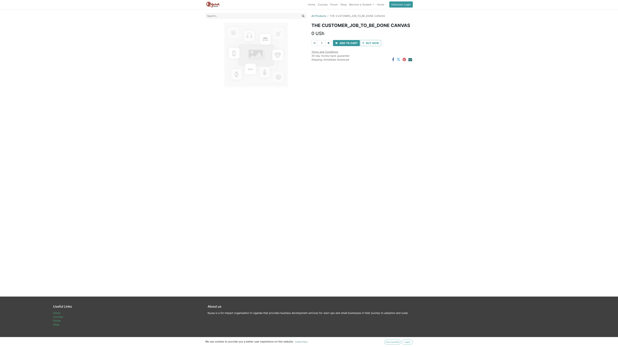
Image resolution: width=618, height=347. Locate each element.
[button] (346, 43)
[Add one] (328, 43)
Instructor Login (401, 4)
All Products (318, 16)
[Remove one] (314, 43)
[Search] (303, 16)
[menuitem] (311, 4)
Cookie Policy (301, 342)
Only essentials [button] (392, 342)
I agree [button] (407, 342)
